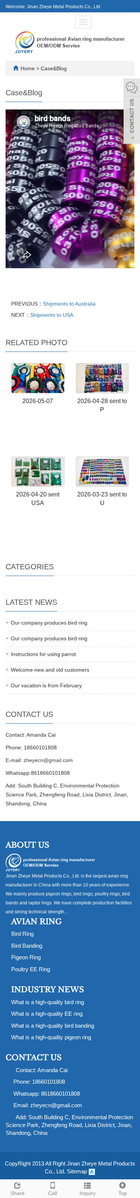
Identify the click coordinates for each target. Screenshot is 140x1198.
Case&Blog (54, 68)
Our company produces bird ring (49, 623)
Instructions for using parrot (43, 654)
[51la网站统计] (91, 1171)
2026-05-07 (37, 401)
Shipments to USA (51, 315)
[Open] (132, 112)
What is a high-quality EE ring (47, 1013)
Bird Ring (22, 934)
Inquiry (88, 1193)
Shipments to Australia (69, 304)
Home (28, 68)
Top (122, 1193)
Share (17, 1193)
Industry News (47, 989)
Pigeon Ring (26, 957)
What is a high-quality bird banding (52, 1025)
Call (52, 1193)
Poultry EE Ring (30, 969)
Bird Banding (26, 945)
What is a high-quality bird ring (47, 1002)
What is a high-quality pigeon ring (51, 1037)
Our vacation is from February (46, 685)
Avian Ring (36, 921)
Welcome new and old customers (50, 670)
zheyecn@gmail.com (48, 760)
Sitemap (77, 1171)
